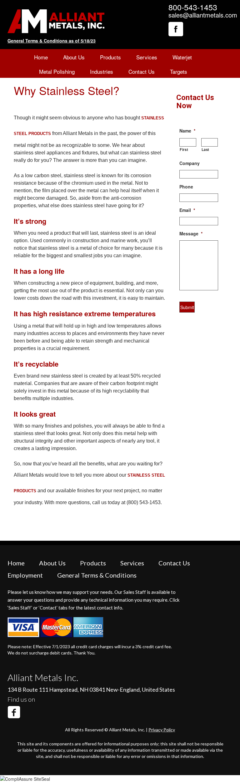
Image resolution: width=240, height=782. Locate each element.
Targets (178, 71)
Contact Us (141, 71)
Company (189, 163)
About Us (74, 57)
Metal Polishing (57, 71)
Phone (186, 186)
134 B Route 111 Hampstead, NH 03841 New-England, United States (91, 689)
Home (41, 57)
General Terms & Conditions (97, 575)
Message (190, 233)
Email (187, 210)
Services (146, 57)
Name (187, 130)
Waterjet (182, 57)
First (184, 149)
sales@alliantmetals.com (202, 15)
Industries (101, 71)
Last (206, 149)
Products (110, 57)
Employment (25, 575)
